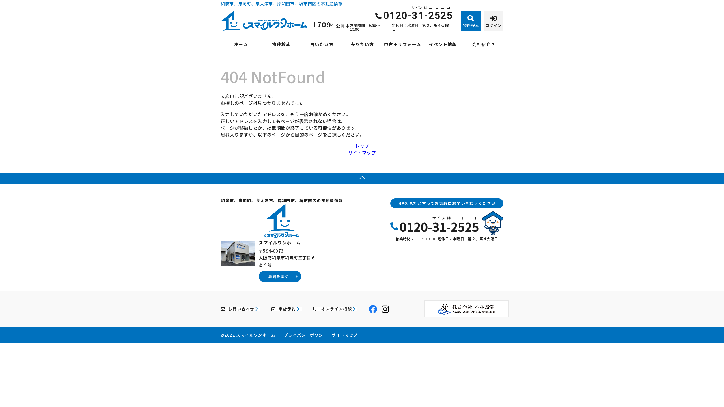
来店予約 (287, 309)
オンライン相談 (336, 309)
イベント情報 (443, 44)
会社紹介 (481, 44)
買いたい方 (322, 44)
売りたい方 (362, 44)
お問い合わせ (241, 309)
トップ (362, 145)
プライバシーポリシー (305, 335)
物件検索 (281, 44)
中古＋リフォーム (402, 44)
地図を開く (278, 276)
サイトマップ (362, 152)
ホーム (241, 44)
